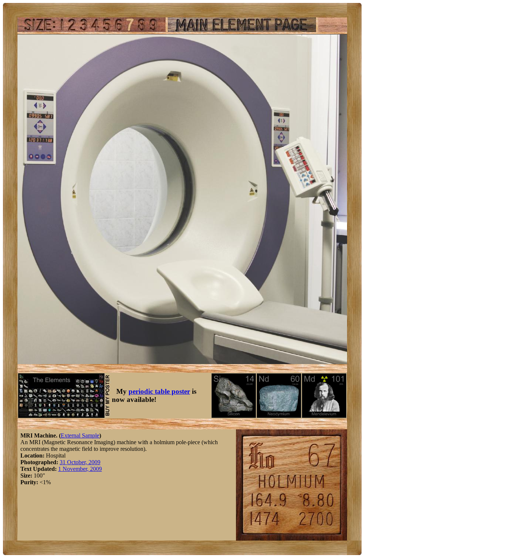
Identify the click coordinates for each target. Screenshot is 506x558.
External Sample (80, 435)
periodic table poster (159, 391)
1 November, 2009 (80, 469)
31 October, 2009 (80, 462)
